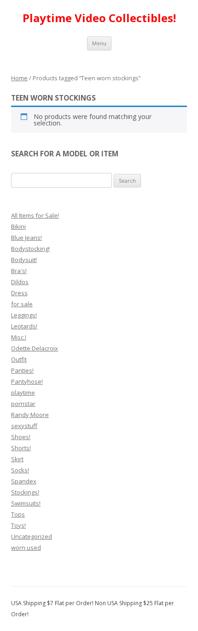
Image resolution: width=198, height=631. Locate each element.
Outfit (19, 359)
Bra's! (19, 271)
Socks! (20, 470)
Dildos (20, 282)
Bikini (18, 226)
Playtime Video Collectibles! (99, 18)
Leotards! (24, 326)
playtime (23, 392)
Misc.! (18, 337)
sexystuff (24, 426)
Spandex (23, 481)
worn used (26, 547)
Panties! (22, 370)
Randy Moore (30, 415)
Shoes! (20, 437)
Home (19, 78)
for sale (22, 304)
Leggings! (24, 315)
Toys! (18, 525)
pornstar (23, 403)
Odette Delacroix (34, 348)
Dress (19, 293)
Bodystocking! (30, 248)
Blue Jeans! (26, 237)
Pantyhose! (27, 381)
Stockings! (25, 492)
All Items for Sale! (35, 215)
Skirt (17, 459)
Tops (18, 514)
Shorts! (21, 448)
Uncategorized (31, 536)
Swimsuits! (26, 503)
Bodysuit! (24, 260)
